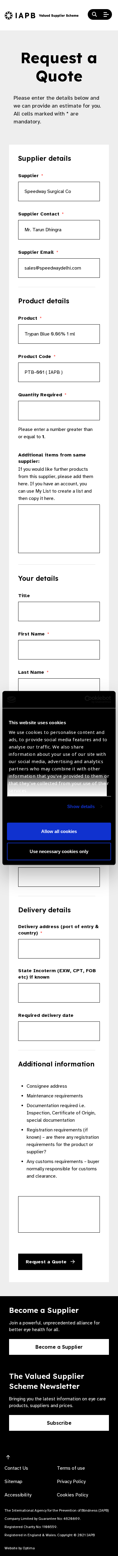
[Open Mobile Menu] (106, 14)
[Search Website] (94, 15)
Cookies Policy (72, 1495)
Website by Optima (20, 1548)
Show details (81, 806)
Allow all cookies (59, 831)
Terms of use (71, 1468)
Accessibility (18, 1495)
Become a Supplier (59, 1347)
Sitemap (13, 1482)
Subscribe (59, 1423)
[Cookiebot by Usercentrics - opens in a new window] (85, 700)
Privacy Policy (71, 1482)
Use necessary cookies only (59, 851)
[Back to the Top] (8, 1457)
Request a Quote (47, 1262)
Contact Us (16, 1468)
